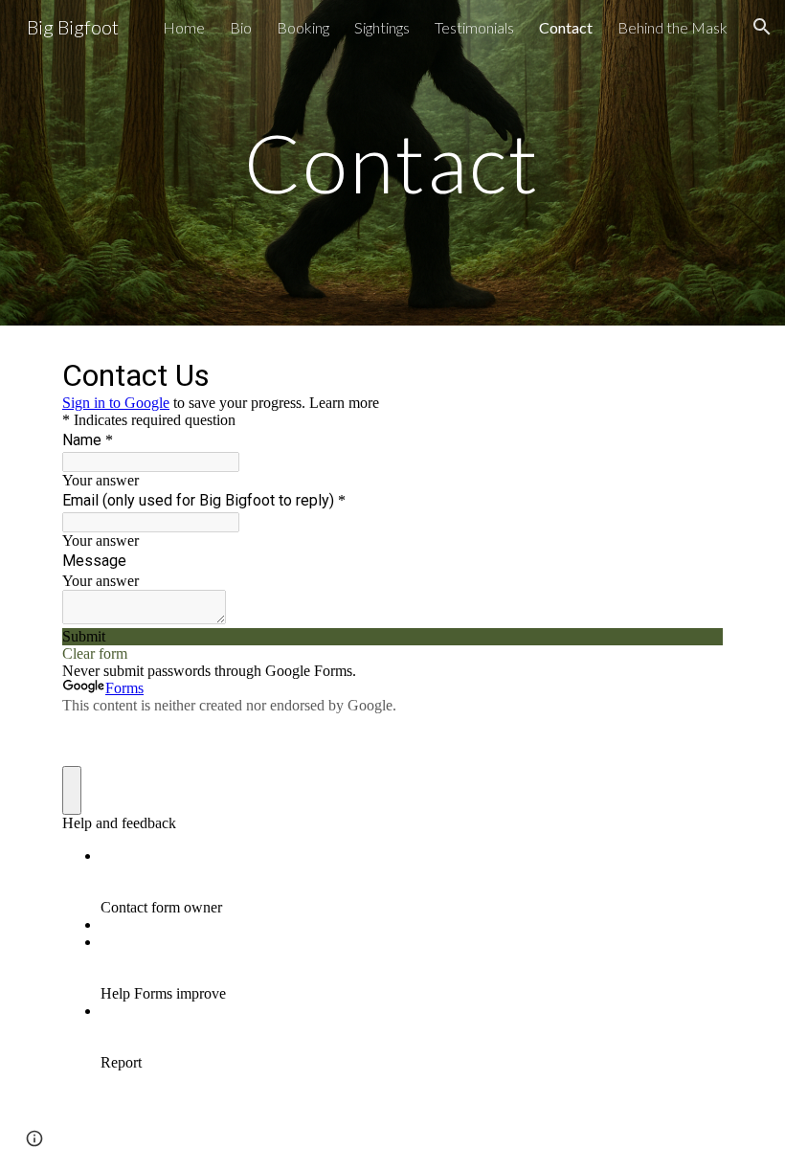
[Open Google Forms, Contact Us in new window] (694, 373)
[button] (762, 27)
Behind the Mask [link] (672, 27)
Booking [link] (303, 27)
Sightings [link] (382, 27)
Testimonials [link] (474, 27)
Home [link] (184, 27)
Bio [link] (241, 27)
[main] (393, 162)
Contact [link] (566, 27)
